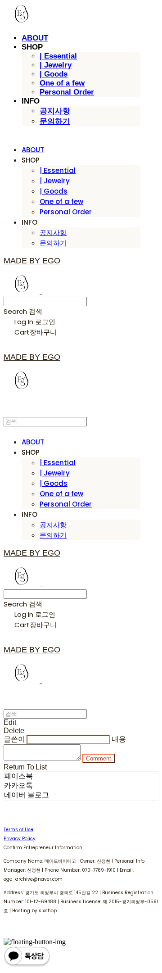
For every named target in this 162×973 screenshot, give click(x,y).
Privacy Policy (20, 838)
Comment (98, 758)
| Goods (54, 74)
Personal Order (67, 92)
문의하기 (55, 121)
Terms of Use (18, 829)
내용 (119, 739)
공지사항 (55, 111)
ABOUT (35, 38)
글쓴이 (14, 739)
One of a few (62, 83)
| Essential (58, 56)
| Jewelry (56, 65)
